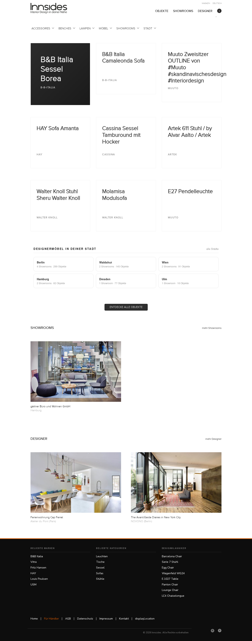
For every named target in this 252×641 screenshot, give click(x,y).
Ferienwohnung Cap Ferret (47, 517)
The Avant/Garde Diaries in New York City (156, 517)
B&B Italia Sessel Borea (57, 69)
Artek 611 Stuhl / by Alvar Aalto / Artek (190, 131)
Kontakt (124, 619)
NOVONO (137, 521)
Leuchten (102, 556)
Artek (172, 154)
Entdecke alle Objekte (126, 307)
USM (33, 584)
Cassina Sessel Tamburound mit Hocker (121, 135)
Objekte (161, 11)
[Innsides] (55, 8)
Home (34, 619)
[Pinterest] (219, 630)
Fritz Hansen (38, 567)
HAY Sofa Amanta (58, 128)
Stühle (100, 579)
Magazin (206, 3)
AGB (68, 619)
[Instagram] (212, 630)
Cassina (108, 154)
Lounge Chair (170, 590)
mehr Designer (213, 439)
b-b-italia (48, 87)
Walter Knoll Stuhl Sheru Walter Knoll (58, 194)
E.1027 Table (170, 579)
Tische (100, 562)
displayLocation (145, 619)
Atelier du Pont (39, 521)
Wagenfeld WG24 (173, 573)
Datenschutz (85, 619)
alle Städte (212, 249)
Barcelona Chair (172, 556)
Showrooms (183, 11)
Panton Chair (170, 584)
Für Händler (51, 619)
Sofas (99, 573)
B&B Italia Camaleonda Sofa (123, 57)
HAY (40, 154)
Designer (205, 11)
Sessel (100, 567)
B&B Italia (37, 556)
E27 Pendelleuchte (190, 191)
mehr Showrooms (211, 328)
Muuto (173, 88)
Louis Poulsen (39, 579)
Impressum (106, 619)
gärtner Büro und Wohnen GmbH (50, 406)
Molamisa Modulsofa (114, 194)
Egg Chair (168, 567)
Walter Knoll (47, 217)
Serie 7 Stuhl (170, 562)
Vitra (34, 562)
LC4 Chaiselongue (173, 596)
